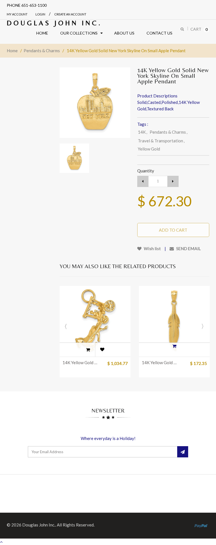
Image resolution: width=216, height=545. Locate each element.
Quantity (145, 170)
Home (12, 50)
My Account (17, 14)
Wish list (152, 248)
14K (142, 131)
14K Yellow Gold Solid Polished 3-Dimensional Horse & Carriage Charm (80, 362)
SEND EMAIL (188, 248)
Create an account (70, 14)
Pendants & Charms (42, 50)
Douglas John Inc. (54, 23)
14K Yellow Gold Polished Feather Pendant (160, 362)
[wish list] (102, 350)
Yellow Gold (149, 148)
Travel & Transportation (161, 140)
